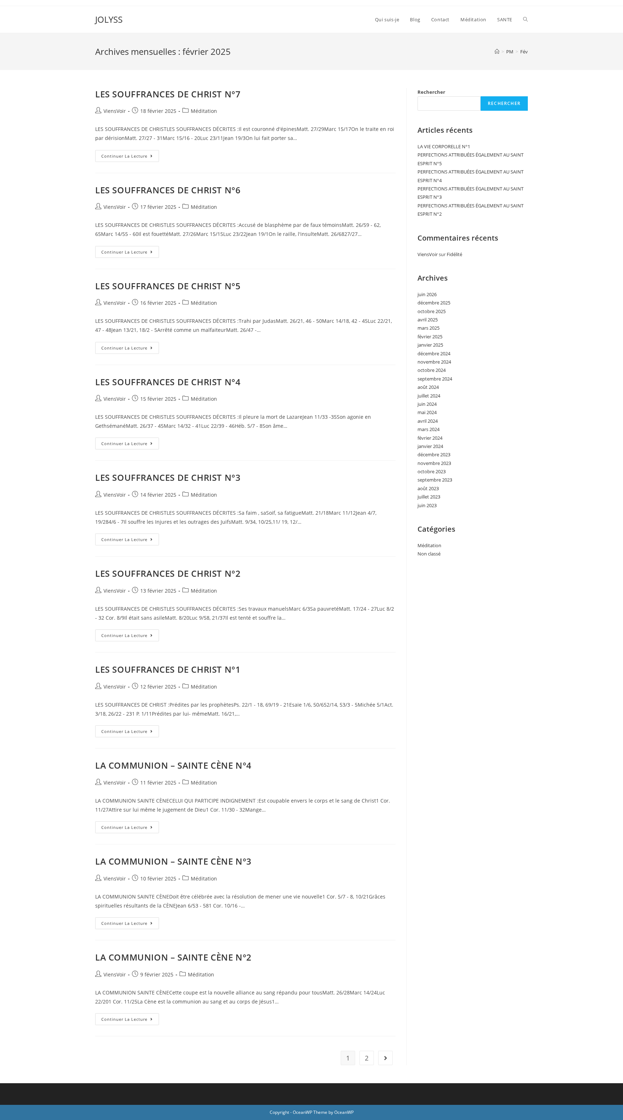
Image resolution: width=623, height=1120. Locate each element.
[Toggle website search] (525, 19)
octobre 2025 (431, 311)
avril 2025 (427, 319)
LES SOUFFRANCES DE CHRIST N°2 (167, 573)
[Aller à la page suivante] (385, 1058)
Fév (524, 51)
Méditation (204, 110)
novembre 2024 (434, 362)
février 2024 (429, 438)
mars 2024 (428, 429)
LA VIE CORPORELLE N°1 (443, 146)
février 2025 (429, 336)
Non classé (429, 553)
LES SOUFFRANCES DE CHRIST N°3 (167, 477)
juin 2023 (427, 505)
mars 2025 (428, 328)
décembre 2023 (433, 454)
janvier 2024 (430, 446)
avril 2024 (427, 421)
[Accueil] (497, 51)
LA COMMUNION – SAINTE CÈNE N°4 (173, 765)
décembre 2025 (433, 302)
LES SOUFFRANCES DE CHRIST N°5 (167, 286)
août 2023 (428, 488)
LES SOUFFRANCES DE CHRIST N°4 (167, 382)
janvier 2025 (430, 345)
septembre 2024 (434, 378)
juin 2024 (427, 404)
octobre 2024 (431, 370)
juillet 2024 (428, 395)
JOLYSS (109, 19)
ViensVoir (114, 110)
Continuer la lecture (130, 154)
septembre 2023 (434, 479)
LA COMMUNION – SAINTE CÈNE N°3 (173, 861)
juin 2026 (427, 294)
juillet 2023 (428, 496)
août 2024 (428, 387)
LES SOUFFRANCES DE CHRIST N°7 (167, 94)
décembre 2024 (433, 353)
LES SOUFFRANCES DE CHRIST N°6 (167, 190)
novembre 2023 (434, 463)
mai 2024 (427, 412)
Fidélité (454, 254)
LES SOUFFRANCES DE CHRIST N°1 (167, 669)
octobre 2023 (431, 471)
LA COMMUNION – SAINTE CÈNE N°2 (173, 957)
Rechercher (431, 92)
